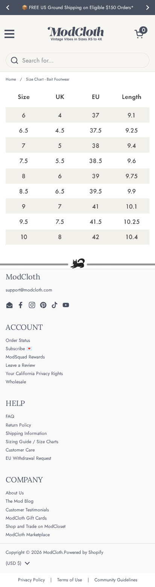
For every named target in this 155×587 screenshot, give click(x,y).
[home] (75, 34)
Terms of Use (69, 579)
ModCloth (52, 552)
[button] (141, 33)
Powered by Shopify (83, 552)
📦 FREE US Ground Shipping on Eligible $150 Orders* (78, 7)
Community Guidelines (115, 579)
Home (11, 79)
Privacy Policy (31, 579)
